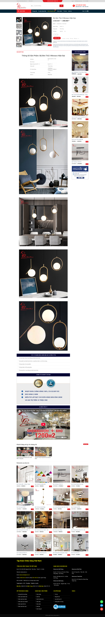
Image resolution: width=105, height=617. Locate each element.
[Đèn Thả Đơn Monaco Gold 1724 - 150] (61, 496)
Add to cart (57, 38)
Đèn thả (59, 41)
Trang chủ (34, 11)
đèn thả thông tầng (74, 45)
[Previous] (25, 31)
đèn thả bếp (66, 44)
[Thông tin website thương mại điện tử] (59, 606)
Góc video (59, 11)
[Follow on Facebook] (83, 1)
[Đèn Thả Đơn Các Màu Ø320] (43, 474)
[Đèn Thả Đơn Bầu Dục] (79, 542)
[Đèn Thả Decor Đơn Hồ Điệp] (43, 496)
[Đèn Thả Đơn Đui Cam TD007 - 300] (43, 519)
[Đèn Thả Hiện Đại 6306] (79, 496)
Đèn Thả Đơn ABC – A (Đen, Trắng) (23, 484)
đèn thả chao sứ (71, 44)
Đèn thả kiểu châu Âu (80, 41)
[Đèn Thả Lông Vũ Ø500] (25, 496)
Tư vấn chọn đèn (42, 11)
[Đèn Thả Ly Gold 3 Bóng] (61, 519)
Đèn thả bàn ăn (63, 41)
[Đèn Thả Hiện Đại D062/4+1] (25, 542)
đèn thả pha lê (60, 45)
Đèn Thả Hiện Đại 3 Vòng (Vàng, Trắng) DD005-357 (79, 73)
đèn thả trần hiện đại (81, 45)
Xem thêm (85, 444)
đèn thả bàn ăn (60, 44)
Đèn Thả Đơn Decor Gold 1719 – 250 (78, 529)
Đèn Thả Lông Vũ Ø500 (21, 507)
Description (20, 52)
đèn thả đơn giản (77, 44)
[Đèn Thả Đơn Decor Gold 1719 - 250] (79, 519)
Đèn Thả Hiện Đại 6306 (75, 507)
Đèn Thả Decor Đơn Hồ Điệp (40, 507)
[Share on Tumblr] (78, 38)
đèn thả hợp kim (83, 44)
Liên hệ (70, 11)
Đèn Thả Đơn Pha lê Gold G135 (40, 552)
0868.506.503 (79, 6)
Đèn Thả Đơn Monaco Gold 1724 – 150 (60, 507)
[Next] (49, 31)
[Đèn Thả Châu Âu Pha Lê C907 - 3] (25, 519)
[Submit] (61, 6)
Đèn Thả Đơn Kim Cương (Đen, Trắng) (60, 552)
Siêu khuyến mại (51, 11)
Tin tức (65, 11)
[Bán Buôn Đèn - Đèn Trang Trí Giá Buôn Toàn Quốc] (23, 5)
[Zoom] (24, 44)
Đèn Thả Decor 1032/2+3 (76, 161)
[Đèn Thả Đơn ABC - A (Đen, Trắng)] (25, 474)
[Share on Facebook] (64, 38)
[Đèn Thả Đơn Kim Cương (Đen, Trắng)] (61, 542)
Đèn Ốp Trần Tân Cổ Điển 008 (77, 139)
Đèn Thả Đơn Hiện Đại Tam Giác (77, 484)
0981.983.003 (85, 6)
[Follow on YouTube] (87, 1)
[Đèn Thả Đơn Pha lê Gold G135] (43, 542)
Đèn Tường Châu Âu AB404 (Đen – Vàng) (80, 94)
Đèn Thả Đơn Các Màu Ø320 (40, 484)
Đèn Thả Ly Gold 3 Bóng (57, 529)
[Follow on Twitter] (86, 1)
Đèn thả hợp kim (74, 41)
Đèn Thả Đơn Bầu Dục (75, 552)
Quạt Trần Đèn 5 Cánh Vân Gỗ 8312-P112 (80, 117)
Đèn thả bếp (68, 41)
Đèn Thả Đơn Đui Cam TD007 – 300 (41, 529)
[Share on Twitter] (68, 38)
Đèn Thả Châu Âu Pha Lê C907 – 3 (23, 529)
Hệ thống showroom (78, 1)
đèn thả (56, 44)
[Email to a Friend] (72, 38)
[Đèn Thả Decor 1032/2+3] (61, 474)
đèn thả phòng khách (67, 45)
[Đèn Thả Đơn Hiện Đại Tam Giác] (79, 474)
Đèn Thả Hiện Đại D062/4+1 (22, 552)
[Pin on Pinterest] (76, 38)
